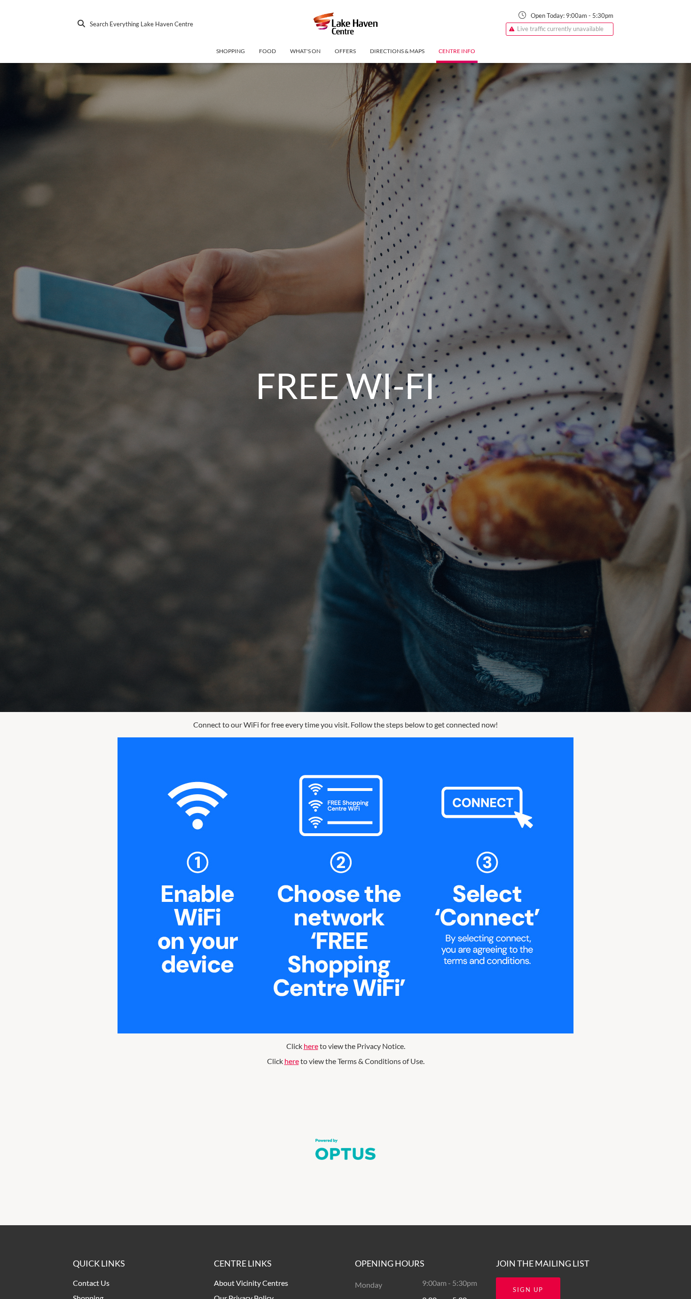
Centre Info (457, 51)
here (311, 1045)
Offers (345, 51)
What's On (305, 51)
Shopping (230, 51)
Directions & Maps (397, 51)
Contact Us (91, 1282)
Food (267, 51)
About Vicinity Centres (251, 1282)
